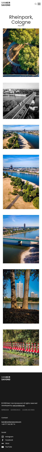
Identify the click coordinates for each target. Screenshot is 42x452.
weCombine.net (19, 405)
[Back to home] (5, 4)
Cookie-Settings (28, 410)
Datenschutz (15, 410)
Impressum (5, 410)
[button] (36, 4)
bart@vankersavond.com (11, 422)
